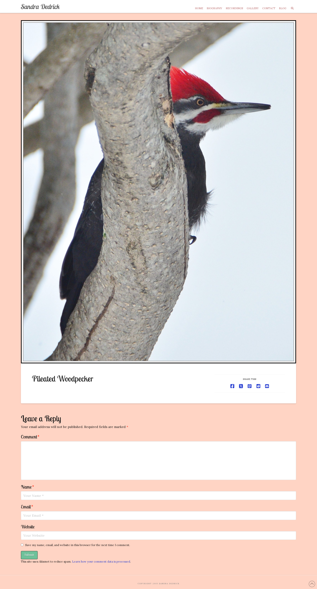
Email (27, 506)
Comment (30, 437)
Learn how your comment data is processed (101, 561)
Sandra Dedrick (40, 6)
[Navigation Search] (292, 6)
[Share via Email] (267, 386)
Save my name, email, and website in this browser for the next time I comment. (77, 545)
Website (28, 527)
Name (27, 487)
